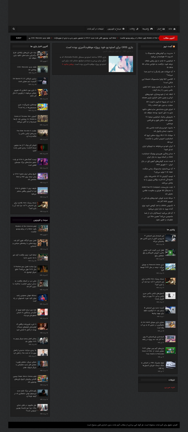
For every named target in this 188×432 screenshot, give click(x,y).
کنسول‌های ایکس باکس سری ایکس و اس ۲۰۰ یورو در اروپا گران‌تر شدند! (153, 296)
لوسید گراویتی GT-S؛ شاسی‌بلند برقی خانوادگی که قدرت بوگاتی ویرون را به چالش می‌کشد (158, 179)
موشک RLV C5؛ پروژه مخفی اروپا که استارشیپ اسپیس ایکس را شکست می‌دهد (158, 138)
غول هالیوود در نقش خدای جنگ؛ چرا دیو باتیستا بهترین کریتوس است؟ (26, 408)
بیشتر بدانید (68, 64)
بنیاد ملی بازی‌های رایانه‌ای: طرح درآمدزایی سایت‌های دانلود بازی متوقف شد (24, 55)
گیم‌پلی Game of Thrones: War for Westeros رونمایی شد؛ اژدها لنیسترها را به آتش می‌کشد (25, 119)
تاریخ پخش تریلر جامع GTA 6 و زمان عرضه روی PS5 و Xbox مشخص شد (24, 177)
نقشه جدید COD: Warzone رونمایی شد (52, 38)
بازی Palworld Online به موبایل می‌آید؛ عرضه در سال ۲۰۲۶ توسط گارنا (152, 267)
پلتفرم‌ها (145, 28)
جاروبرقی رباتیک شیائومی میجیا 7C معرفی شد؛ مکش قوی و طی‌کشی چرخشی (159, 120)
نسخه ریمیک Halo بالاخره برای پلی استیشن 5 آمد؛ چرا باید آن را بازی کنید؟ (24, 206)
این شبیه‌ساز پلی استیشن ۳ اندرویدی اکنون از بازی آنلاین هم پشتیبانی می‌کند (152, 239)
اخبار (159, 28)
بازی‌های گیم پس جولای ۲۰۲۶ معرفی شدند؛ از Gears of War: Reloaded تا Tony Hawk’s (153, 351)
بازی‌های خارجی (108, 51)
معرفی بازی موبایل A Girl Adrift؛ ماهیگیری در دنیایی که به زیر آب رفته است (152, 325)
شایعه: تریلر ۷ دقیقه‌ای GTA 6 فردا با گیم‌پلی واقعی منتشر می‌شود (25, 191)
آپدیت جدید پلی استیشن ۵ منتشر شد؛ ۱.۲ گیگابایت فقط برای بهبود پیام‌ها (154, 311)
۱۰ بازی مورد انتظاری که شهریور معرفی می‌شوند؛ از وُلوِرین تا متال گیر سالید (24, 93)
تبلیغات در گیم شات (95, 28)
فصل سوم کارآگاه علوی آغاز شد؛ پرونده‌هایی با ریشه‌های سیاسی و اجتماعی (24, 243)
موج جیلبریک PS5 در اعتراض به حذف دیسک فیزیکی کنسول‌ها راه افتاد (152, 366)
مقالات (132, 28)
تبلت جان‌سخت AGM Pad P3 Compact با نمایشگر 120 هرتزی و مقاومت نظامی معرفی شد (157, 190)
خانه (170, 28)
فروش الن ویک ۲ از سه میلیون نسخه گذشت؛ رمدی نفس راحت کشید (24, 148)
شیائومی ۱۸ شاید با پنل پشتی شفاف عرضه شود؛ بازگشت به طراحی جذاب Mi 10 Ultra (157, 64)
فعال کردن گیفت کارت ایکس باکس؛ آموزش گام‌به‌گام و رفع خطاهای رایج (153, 253)
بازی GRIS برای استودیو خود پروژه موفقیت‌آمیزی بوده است (99, 47)
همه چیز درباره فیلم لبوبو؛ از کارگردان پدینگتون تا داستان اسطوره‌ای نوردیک (26, 313)
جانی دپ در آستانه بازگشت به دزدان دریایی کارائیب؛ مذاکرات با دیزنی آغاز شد (24, 284)
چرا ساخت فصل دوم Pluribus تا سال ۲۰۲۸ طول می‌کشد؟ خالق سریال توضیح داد (25, 269)
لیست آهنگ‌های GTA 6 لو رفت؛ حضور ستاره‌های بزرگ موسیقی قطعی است (24, 162)
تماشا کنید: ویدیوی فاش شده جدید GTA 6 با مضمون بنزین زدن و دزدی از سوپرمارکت (101, 38)
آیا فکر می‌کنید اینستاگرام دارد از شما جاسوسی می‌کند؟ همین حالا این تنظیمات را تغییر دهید (158, 216)
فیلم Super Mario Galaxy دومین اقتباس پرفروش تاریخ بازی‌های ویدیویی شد (24, 379)
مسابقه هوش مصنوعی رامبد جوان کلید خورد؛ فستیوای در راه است (24, 298)
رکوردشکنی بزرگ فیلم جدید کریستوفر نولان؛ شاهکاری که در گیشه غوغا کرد (25, 394)
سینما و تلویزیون (114, 28)
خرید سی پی (169, 387)
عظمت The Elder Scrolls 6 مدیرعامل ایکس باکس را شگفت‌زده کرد (26, 133)
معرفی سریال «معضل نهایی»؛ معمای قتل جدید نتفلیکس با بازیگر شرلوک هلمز (26, 365)
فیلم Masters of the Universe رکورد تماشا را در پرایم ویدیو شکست (25, 229)
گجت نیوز (168, 46)
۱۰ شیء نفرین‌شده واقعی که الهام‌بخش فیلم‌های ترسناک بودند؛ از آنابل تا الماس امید (26, 327)
